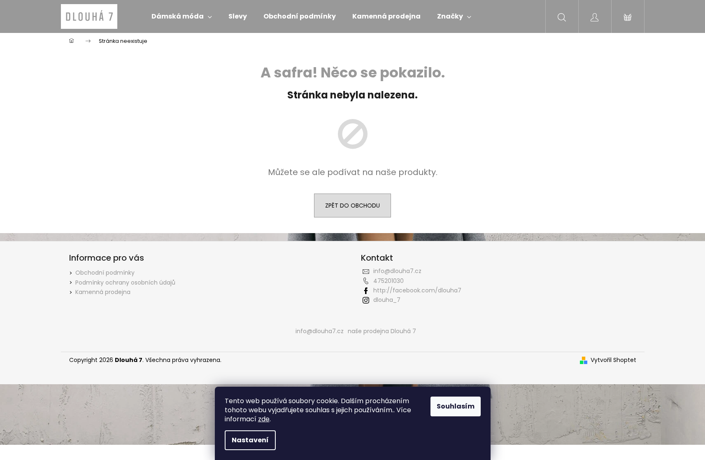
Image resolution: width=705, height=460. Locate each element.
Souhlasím (456, 406)
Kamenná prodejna (102, 292)
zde (264, 419)
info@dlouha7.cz (397, 271)
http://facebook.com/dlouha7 (417, 290)
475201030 (388, 281)
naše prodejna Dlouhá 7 (382, 331)
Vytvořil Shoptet (613, 360)
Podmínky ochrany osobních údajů (125, 282)
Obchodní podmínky (105, 273)
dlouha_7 (386, 300)
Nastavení (250, 440)
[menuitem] (181, 16)
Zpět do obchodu (352, 205)
